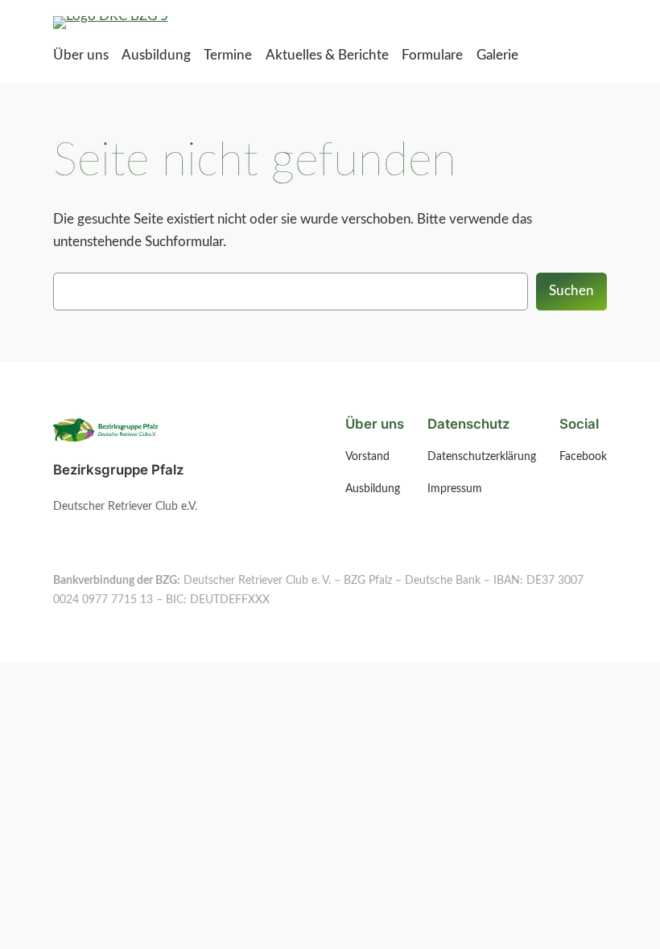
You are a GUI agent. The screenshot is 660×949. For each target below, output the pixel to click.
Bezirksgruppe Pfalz (118, 470)
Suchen (571, 291)
